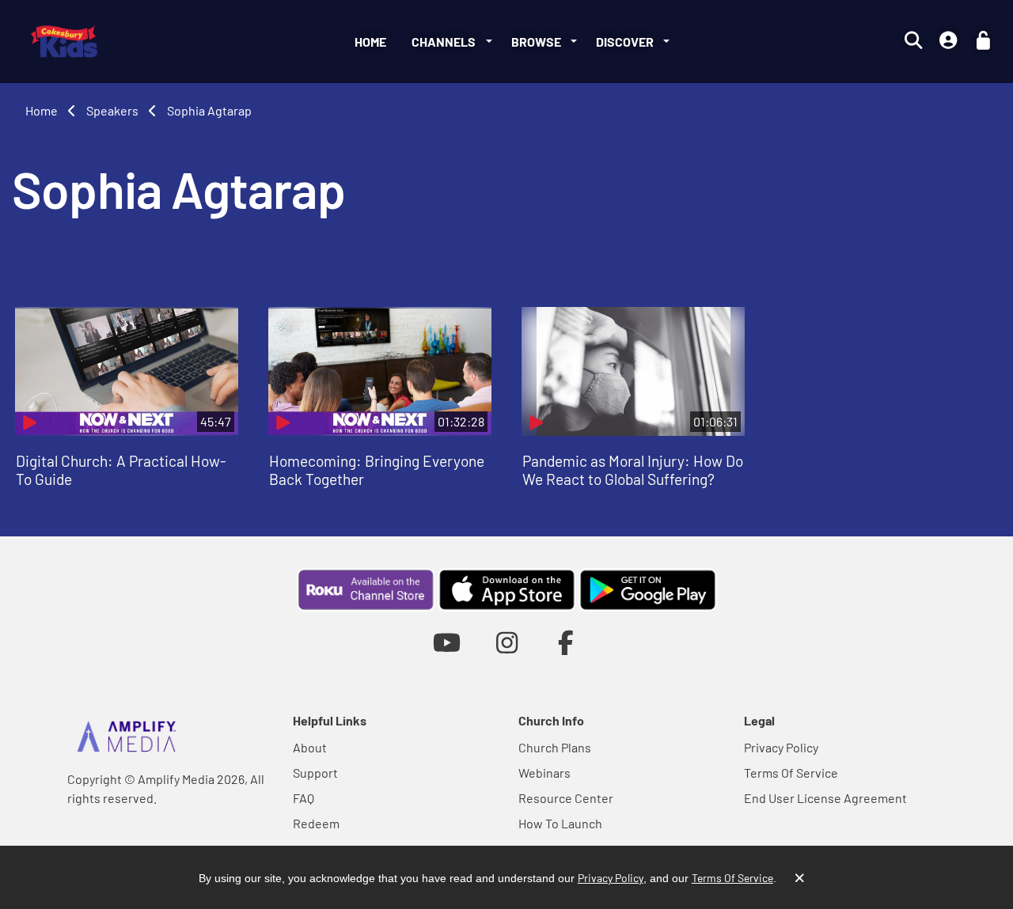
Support (315, 772)
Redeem (316, 823)
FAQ (303, 797)
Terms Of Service (791, 772)
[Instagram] (506, 642)
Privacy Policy (781, 747)
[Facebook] (566, 642)
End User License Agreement (825, 797)
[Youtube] (446, 642)
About (310, 747)
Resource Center (565, 797)
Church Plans (554, 747)
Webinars (544, 772)
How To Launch (560, 823)
